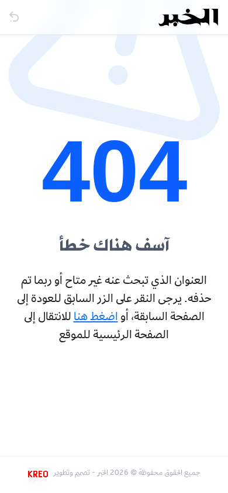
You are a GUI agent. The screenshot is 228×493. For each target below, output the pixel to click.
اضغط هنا (96, 317)
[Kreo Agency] (39, 474)
